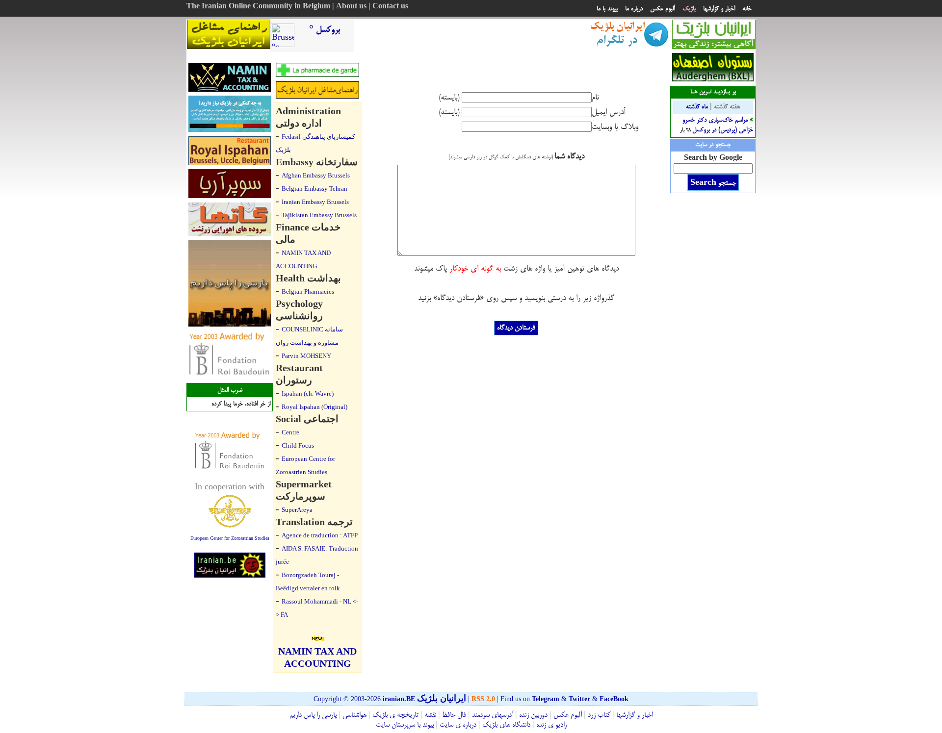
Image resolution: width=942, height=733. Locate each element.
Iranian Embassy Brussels (315, 201)
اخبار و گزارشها (719, 9)
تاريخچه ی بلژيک (394, 715)
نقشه (430, 715)
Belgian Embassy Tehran (314, 188)
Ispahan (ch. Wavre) (308, 393)
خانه (747, 9)
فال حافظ (454, 715)
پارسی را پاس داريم (313, 715)
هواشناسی (354, 715)
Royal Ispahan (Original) (314, 406)
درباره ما (634, 9)
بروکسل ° (324, 30)
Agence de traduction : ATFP (320, 535)
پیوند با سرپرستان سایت (405, 725)
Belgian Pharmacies (308, 291)
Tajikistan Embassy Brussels (319, 215)
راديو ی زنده (550, 725)
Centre (290, 432)
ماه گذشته (697, 107)
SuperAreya (297, 509)
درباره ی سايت (458, 725)
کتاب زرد (599, 715)
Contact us (390, 7)
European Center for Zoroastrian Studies (229, 538)
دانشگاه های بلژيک (505, 725)
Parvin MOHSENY (306, 355)
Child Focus (298, 445)
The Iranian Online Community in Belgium (258, 7)
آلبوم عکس (662, 9)
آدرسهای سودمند (492, 715)
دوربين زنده (533, 715)
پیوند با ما (607, 9)
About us (351, 7)
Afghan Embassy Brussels (316, 175)
